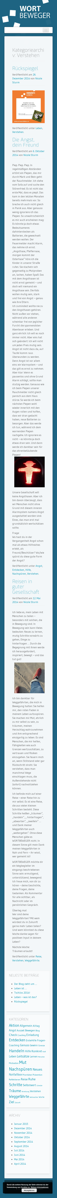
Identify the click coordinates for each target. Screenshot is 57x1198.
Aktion (14, 1025)
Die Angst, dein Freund (25, 142)
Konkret (36, 1051)
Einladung (32, 1035)
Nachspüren (19, 573)
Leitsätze (23, 1056)
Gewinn (34, 1045)
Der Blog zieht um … (25, 983)
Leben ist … (20, 988)
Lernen (34, 1056)
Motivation (14, 1063)
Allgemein (26, 1025)
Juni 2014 (19, 1154)
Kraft (44, 1052)
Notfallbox (15, 1074)
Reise (38, 956)
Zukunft (17, 1103)
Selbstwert (29, 1085)
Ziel (11, 1102)
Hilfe (28, 569)
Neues (37, 1069)
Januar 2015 (21, 1123)
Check (13, 1035)
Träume (15, 1090)
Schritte (15, 1084)
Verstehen (18, 132)
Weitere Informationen (39, 1187)
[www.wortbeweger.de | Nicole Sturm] (26, 13)
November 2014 (23, 1132)
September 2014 (23, 1141)
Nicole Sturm (30, 155)
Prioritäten (27, 1074)
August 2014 (21, 1146)
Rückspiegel (25, 68)
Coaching (21, 1035)
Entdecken (18, 569)
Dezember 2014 (23, 1128)
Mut (22, 1062)
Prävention (37, 1074)
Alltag (36, 1025)
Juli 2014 (19, 1150)
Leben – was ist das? (25, 997)
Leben (39, 128)
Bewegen (30, 1030)
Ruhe (32, 1079)
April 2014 (20, 1163)
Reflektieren (14, 1079)
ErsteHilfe (31, 1040)
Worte (41, 1097)
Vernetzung (25, 1092)
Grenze (41, 1045)
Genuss (24, 1045)
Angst (39, 565)
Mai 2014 (19, 1159)
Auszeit (20, 1030)
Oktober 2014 (22, 1137)
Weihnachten (34, 1097)
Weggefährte (32, 960)
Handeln (16, 1050)
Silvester (39, 1086)
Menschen (41, 1057)
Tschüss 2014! (22, 992)
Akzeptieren (29, 1190)
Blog (38, 1030)
